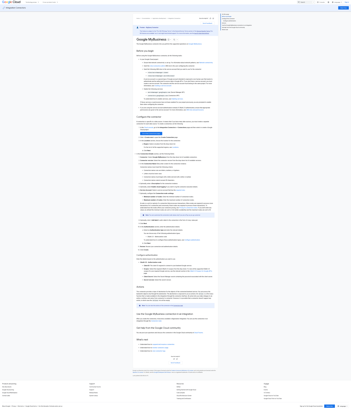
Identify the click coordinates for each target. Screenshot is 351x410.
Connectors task (178, 305)
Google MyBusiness (195, 44)
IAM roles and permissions (195, 110)
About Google (6, 406)
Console (322, 2)
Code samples (181, 392)
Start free (343, 8)
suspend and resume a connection (163, 344)
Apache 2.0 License (138, 372)
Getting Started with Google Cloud (186, 389)
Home (138, 18)
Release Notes (93, 392)
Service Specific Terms (203, 31)
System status (93, 395)
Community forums (95, 387)
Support (91, 389)
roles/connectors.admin (157, 66)
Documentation (146, 18)
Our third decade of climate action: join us (50, 406)
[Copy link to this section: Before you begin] (155, 51)
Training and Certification (184, 398)
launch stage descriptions (201, 33)
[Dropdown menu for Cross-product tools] (58, 2)
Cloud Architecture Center (184, 395)
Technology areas (31, 2)
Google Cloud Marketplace (9, 392)
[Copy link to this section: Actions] (146, 287)
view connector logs (158, 351)
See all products (6, 387)
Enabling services (177, 99)
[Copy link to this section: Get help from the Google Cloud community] (182, 328)
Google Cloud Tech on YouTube (273, 398)
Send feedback (207, 23)
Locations (175, 147)
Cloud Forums (198, 333)
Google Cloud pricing (8, 389)
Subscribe (329, 406)
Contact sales (6, 395)
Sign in (347, 2)
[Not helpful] (213, 18)
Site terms (21, 406)
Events (266, 389)
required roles (180, 190)
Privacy (14, 406)
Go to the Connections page (151, 133)
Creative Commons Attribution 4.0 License (182, 370)
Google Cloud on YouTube (271, 395)
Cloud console (148, 127)
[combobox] (306, 2)
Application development (159, 18)
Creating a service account (162, 86)
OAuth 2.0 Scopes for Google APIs (201, 271)
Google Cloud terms (31, 406)
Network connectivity (206, 62)
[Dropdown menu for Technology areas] (39, 2)
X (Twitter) (267, 392)
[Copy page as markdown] (174, 39)
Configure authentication (192, 240)
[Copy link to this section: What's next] (150, 340)
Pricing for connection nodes (188, 208)
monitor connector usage (160, 348)
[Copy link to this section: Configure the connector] (163, 117)
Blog (265, 387)
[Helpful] (210, 18)
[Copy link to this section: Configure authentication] (159, 255)
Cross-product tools (49, 2)
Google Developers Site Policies (162, 372)
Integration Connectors (16, 8)
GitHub (178, 387)
